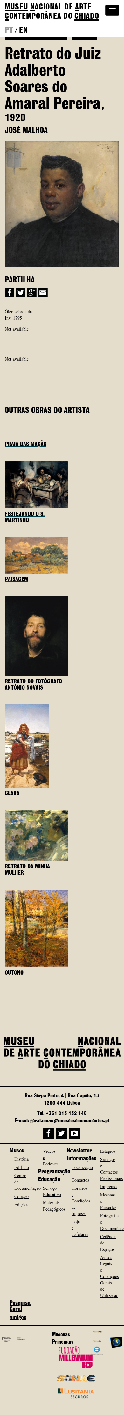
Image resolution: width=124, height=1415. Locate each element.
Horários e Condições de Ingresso (81, 1200)
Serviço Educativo (52, 1191)
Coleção (21, 1196)
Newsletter (79, 1151)
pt (9, 30)
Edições (21, 1204)
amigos (18, 1317)
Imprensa (108, 1186)
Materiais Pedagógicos (54, 1206)
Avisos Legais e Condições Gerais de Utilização (109, 1276)
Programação (54, 1172)
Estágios (107, 1151)
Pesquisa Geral (20, 1306)
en (23, 30)
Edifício (21, 1167)
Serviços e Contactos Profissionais (111, 1168)
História (21, 1159)
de (52, 11)
